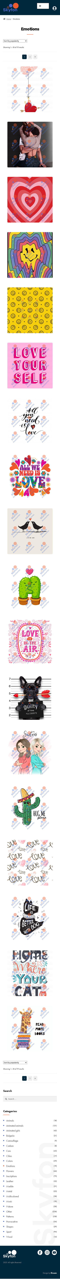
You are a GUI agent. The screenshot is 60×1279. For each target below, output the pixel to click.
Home (8, 19)
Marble (10, 1186)
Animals (10, 1120)
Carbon (10, 1145)
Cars (8, 1150)
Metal (9, 1191)
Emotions (10, 1166)
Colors (9, 1161)
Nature (9, 1206)
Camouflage (12, 1140)
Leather (9, 1181)
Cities (9, 1156)
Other (9, 1211)
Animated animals (14, 1125)
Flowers (10, 1171)
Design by (50, 1273)
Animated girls (13, 1130)
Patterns (10, 1216)
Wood (9, 1236)
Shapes (9, 1226)
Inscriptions (11, 1176)
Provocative (12, 1221)
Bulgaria (10, 1135)
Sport (8, 1231)
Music (9, 1201)
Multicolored (12, 1196)
